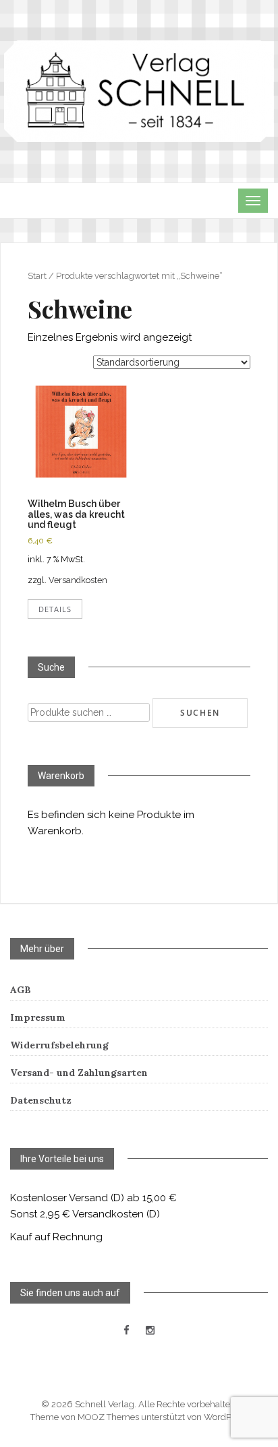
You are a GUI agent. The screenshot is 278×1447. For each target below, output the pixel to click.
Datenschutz (41, 1100)
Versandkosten (78, 580)
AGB (20, 990)
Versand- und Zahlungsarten (79, 1073)
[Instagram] (150, 1330)
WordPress (226, 1417)
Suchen (200, 712)
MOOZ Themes (108, 1417)
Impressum (37, 1017)
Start (37, 276)
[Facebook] (126, 1330)
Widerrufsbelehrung (59, 1045)
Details (55, 609)
